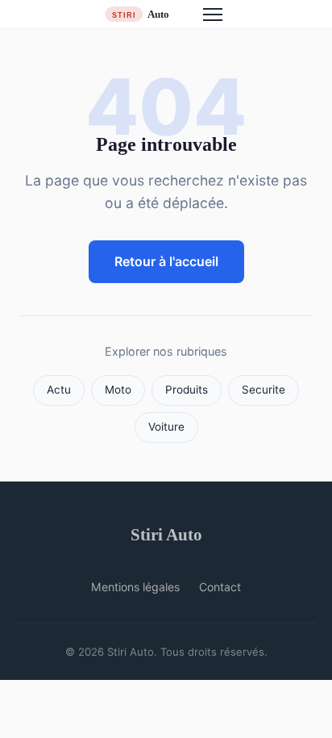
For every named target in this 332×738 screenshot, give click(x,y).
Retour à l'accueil (166, 261)
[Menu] (213, 14)
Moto (118, 389)
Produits (186, 389)
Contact (220, 587)
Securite (263, 389)
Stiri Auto (166, 534)
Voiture (166, 426)
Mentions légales (135, 587)
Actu (59, 389)
